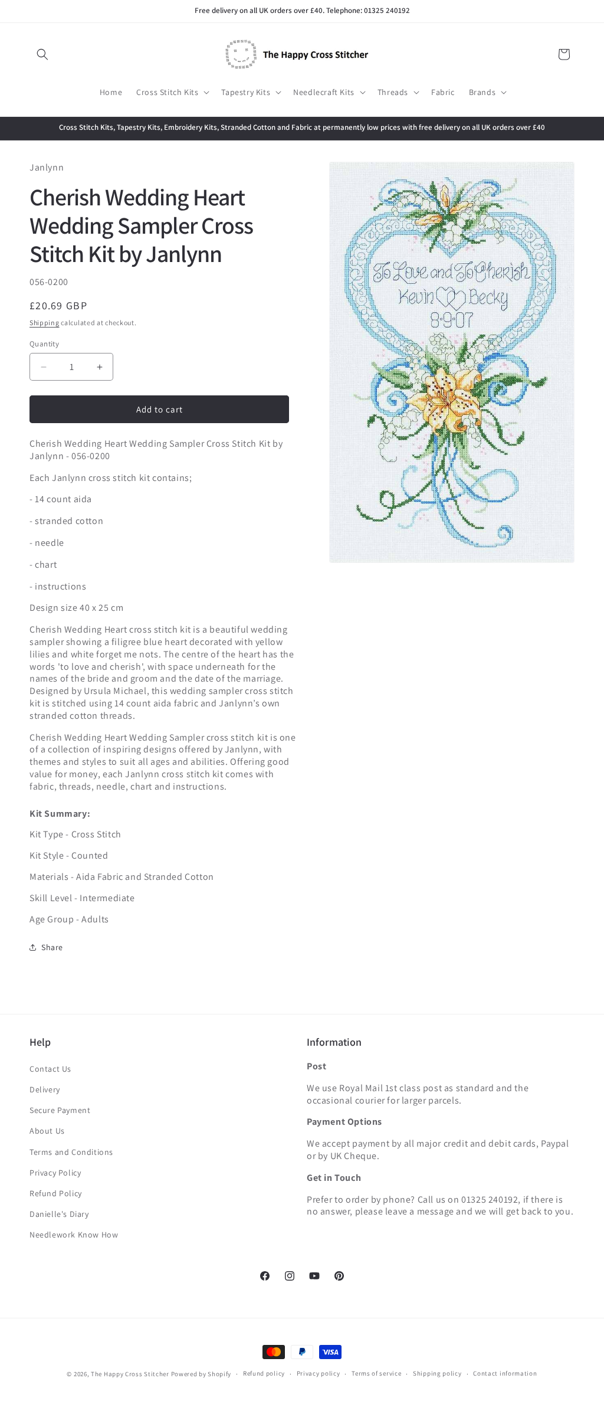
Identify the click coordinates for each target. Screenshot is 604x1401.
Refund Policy (55, 1193)
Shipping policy (437, 1373)
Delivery (44, 1089)
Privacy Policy (55, 1172)
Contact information (505, 1373)
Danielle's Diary (59, 1214)
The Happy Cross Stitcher (130, 1374)
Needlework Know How (73, 1234)
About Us (47, 1130)
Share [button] (52, 947)
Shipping (44, 322)
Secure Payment (59, 1110)
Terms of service (376, 1373)
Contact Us (50, 1068)
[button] (42, 54)
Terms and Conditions (71, 1152)
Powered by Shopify (201, 1374)
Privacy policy (318, 1373)
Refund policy (264, 1373)
